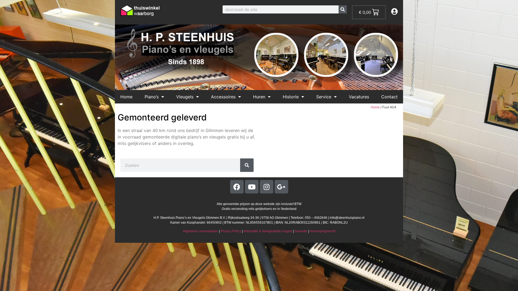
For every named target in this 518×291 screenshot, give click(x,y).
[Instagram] (266, 186)
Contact (389, 96)
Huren (259, 96)
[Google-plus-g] (281, 186)
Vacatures (359, 96)
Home (126, 96)
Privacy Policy (231, 231)
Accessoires (223, 96)
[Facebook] (237, 186)
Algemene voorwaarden (200, 231)
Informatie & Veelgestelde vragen (268, 231)
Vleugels (184, 96)
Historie (291, 96)
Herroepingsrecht (322, 231)
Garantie (301, 231)
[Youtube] (251, 186)
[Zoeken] (343, 9)
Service (323, 96)
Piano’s (152, 96)
